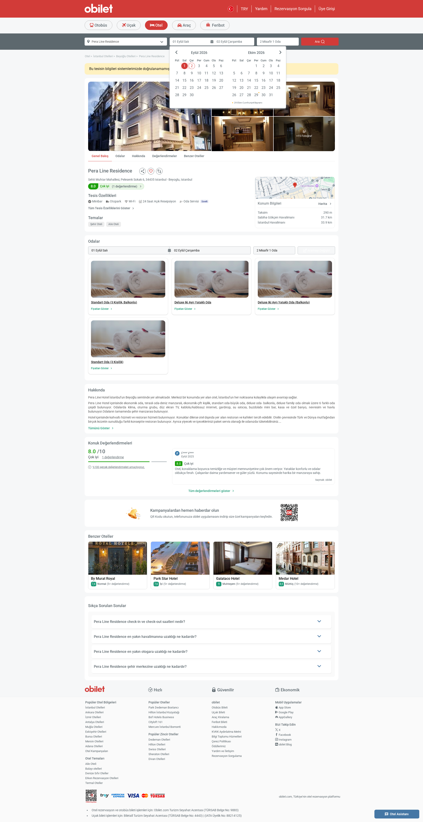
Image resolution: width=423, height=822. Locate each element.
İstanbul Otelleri (95, 707)
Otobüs (100, 25)
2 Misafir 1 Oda (270, 41)
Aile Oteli (90, 763)
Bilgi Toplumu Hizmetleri (227, 736)
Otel (158, 25)
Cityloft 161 (155, 722)
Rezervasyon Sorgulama (227, 756)
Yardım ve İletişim (223, 751)
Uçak (130, 25)
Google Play (285, 712)
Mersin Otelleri (94, 741)
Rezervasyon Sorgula (293, 8)
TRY (244, 9)
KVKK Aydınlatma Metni (226, 731)
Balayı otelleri (93, 768)
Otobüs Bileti (220, 707)
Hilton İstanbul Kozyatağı (163, 712)
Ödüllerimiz (219, 746)
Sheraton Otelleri (158, 754)
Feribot (217, 25)
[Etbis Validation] (91, 796)
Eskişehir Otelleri (95, 731)
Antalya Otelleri (94, 722)
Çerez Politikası (221, 741)
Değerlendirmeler (164, 156)
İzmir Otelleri (93, 717)
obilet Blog (285, 744)
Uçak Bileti (218, 712)
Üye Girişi (327, 8)
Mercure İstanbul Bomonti (164, 726)
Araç (186, 25)
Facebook (284, 734)
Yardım (261, 8)
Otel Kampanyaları (96, 751)
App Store (284, 707)
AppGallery (285, 717)
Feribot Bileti (219, 722)
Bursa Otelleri (93, 736)
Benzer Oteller (194, 156)
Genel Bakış (100, 156)
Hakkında (138, 156)
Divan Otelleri (156, 759)
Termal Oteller (94, 783)
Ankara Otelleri (94, 712)
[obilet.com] (109, 12)
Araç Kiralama (220, 717)
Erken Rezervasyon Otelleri (101, 778)
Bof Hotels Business (161, 717)
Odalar (120, 156)
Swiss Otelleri (157, 749)
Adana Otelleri (94, 746)
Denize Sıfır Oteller (96, 773)
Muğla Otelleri (93, 726)
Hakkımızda (219, 726)
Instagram (284, 739)
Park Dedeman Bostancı (163, 707)
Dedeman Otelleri (159, 739)
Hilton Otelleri (156, 744)
